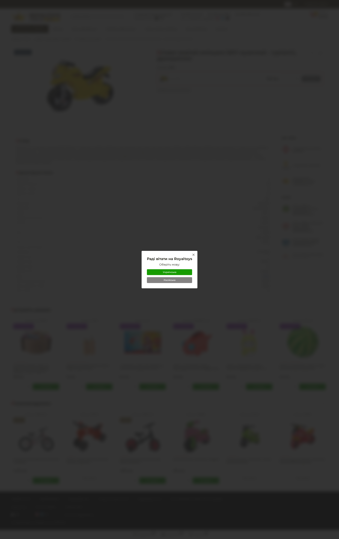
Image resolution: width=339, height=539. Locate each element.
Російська (170, 280)
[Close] (193, 255)
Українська (169, 272)
